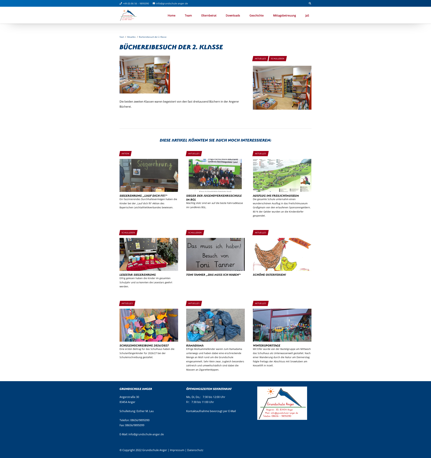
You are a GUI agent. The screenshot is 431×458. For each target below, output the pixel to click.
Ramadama (195, 345)
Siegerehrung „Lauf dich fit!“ (143, 195)
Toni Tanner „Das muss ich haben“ (213, 274)
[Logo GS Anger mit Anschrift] (128, 15)
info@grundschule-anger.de (146, 434)
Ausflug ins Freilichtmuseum (276, 195)
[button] (297, 15)
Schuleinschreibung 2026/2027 (144, 345)
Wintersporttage (266, 345)
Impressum (177, 450)
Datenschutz (195, 450)
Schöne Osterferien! (269, 274)
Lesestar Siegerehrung (138, 274)
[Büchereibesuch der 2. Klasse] (282, 68)
